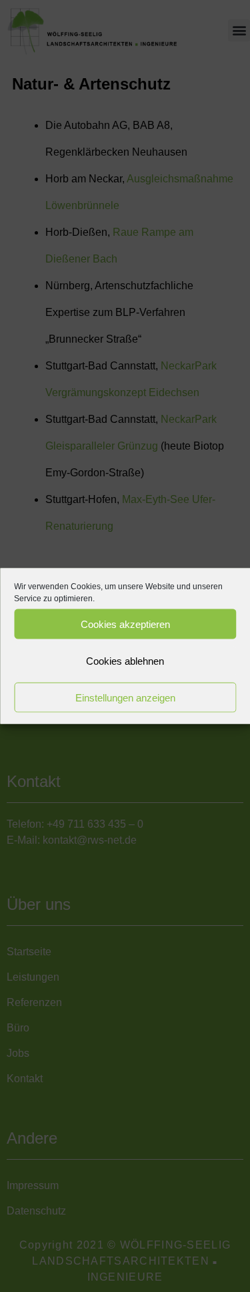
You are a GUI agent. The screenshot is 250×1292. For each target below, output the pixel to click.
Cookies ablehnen (125, 660)
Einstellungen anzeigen (125, 697)
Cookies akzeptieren (125, 623)
